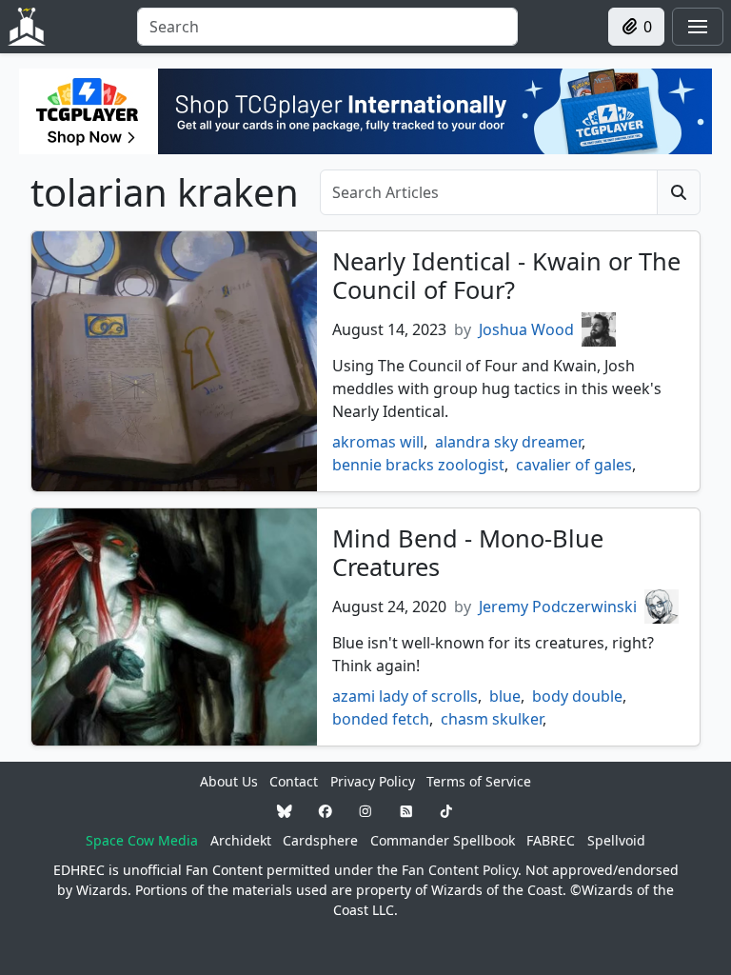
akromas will (378, 441)
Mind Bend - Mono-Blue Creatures (467, 552)
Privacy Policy (372, 781)
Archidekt (240, 840)
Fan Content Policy (460, 870)
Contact (293, 781)
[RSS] (406, 811)
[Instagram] (365, 811)
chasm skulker (492, 718)
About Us (229, 781)
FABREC (550, 840)
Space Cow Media (142, 840)
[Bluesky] (284, 811)
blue (505, 696)
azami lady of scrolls (405, 696)
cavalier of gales (574, 464)
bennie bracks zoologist (418, 464)
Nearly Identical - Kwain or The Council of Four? (506, 275)
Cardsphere (320, 840)
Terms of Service (478, 781)
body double (577, 696)
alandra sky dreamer (508, 441)
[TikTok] (446, 811)
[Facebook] (325, 811)
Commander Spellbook (442, 840)
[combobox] (327, 27)
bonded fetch (380, 718)
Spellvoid (616, 840)
